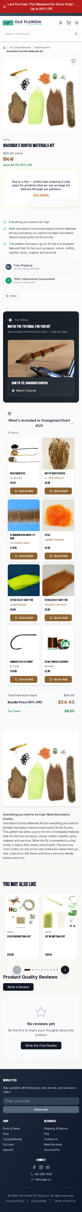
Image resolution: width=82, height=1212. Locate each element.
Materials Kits (42, 47)
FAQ (46, 1133)
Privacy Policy (15, 1200)
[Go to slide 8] (51, 970)
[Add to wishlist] (73, 61)
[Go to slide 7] (48, 970)
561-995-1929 (43, 1174)
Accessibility (39, 1200)
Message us (43, 1179)
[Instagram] (41, 1167)
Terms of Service (65, 1200)
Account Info (52, 1149)
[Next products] (65, 970)
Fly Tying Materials (20, 47)
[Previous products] (17, 970)
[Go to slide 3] (35, 970)
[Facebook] (34, 1167)
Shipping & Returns (56, 1128)
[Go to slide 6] (45, 970)
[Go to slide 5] (42, 970)
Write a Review (18, 987)
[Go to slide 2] (32, 970)
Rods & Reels (11, 1128)
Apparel (8, 1149)
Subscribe (41, 1109)
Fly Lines (8, 1144)
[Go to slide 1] (27, 970)
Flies (6, 1133)
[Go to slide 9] (54, 970)
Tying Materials (12, 1139)
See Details (41, 195)
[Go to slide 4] (38, 970)
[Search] (76, 33)
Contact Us (51, 1139)
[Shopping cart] (68, 23)
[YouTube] (48, 1167)
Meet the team (53, 1144)
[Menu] (76, 23)
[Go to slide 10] (57, 970)
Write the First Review (41, 1045)
